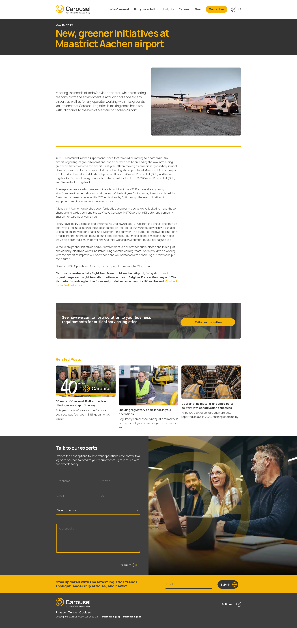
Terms (72, 612)
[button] (240, 9)
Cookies (85, 612)
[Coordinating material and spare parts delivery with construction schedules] (211, 382)
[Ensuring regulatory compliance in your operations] (149, 385)
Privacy (61, 612)
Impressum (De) (111, 616)
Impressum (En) (132, 616)
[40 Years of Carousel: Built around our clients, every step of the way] (86, 381)
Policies (227, 604)
